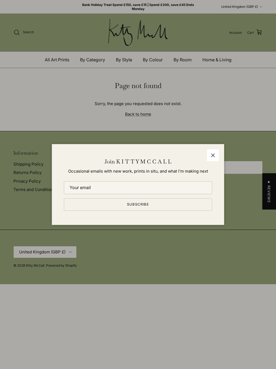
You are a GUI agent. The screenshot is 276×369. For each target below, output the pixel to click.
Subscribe (138, 204)
